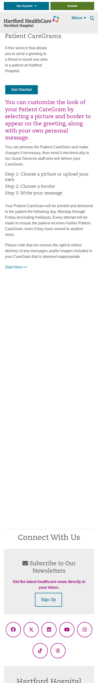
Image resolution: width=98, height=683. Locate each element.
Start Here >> (16, 267)
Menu (78, 18)
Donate (72, 6)
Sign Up (48, 600)
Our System (25, 6)
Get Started (21, 90)
